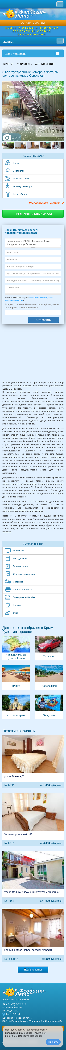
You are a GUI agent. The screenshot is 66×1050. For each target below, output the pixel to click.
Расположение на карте (44, 203)
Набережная (49, 677)
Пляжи (16, 677)
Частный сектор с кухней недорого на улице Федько (33, 877)
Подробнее (36, 1035)
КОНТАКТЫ (13, 1014)
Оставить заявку (33, 22)
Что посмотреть (16, 707)
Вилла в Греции (33, 935)
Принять (53, 1041)
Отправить (43, 320)
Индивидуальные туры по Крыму (16, 648)
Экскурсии (49, 707)
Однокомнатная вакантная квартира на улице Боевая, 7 (33, 761)
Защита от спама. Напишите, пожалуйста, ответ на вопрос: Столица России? (32, 306)
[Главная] (24, 992)
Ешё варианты (33, 969)
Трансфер (49, 648)
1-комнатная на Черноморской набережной (33, 819)
